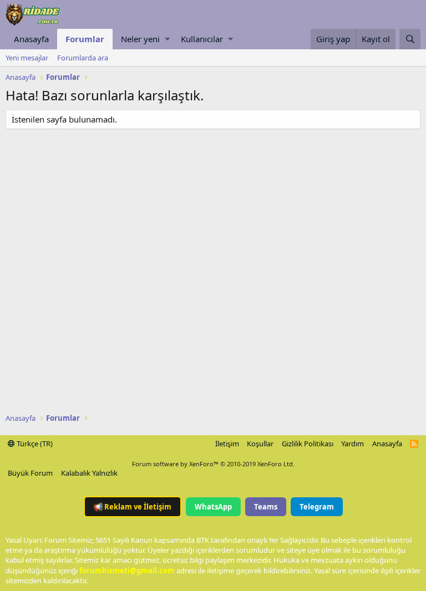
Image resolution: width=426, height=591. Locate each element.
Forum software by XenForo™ (213, 464)
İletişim (227, 444)
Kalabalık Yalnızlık (89, 473)
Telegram (317, 507)
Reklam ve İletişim (132, 507)
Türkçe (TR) (34, 444)
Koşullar (260, 444)
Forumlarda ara (82, 58)
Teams (265, 507)
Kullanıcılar (202, 38)
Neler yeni (140, 38)
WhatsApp (213, 507)
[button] (167, 39)
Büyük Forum (30, 473)
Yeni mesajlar (27, 58)
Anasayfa (31, 38)
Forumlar (84, 38)
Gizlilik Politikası (307, 444)
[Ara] (409, 39)
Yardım (352, 444)
